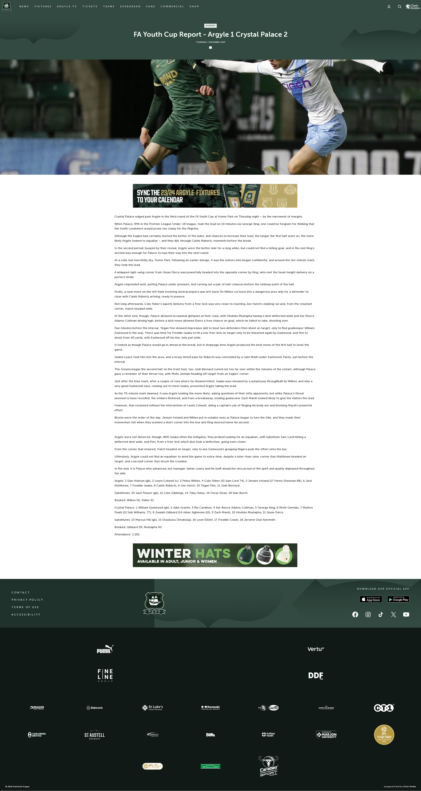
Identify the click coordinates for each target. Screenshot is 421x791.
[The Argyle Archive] (210, 766)
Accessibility (26, 614)
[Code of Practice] (384, 735)
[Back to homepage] (6, 6)
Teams (109, 6)
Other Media (409, 786)
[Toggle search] (400, 6)
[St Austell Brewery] (95, 735)
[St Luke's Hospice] (152, 707)
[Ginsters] (268, 708)
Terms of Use (25, 607)
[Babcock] (95, 708)
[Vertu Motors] (316, 649)
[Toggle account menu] (389, 6)
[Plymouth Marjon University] (326, 735)
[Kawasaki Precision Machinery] (210, 708)
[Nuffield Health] (268, 734)
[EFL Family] (152, 766)
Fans (150, 6)
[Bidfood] (152, 734)
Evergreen (130, 6)
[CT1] (384, 708)
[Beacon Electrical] (37, 708)
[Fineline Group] (105, 675)
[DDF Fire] (316, 675)
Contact (21, 592)
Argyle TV (67, 6)
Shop (194, 6)
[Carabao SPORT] (268, 766)
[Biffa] (210, 734)
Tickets (90, 6)
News (24, 6)
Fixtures (43, 6)
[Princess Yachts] (326, 708)
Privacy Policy (27, 599)
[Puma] (105, 649)
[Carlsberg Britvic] (37, 734)
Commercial (172, 6)
